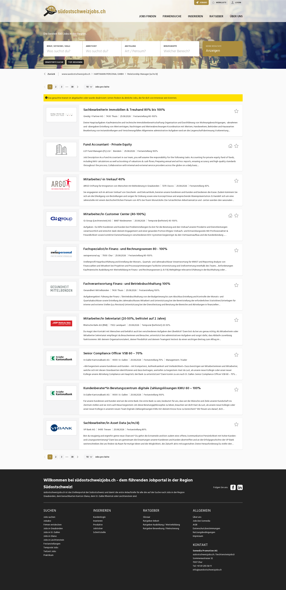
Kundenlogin (99, 517)
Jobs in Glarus (50, 536)
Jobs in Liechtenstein (54, 540)
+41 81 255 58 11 (204, 566)
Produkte (98, 525)
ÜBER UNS (236, 16)
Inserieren (98, 521)
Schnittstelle (99, 532)
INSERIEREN (195, 16)
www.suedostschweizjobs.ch (76, 74)
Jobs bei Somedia (201, 521)
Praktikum (48, 555)
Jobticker (98, 528)
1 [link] (49, 87)
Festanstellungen (52, 544)
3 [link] (61, 87)
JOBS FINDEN (147, 16)
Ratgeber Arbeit (151, 521)
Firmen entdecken (53, 525)
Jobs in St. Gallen (52, 532)
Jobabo (47, 521)
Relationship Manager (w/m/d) (142, 74)
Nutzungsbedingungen (204, 532)
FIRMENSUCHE (172, 16)
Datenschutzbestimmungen (206, 528)
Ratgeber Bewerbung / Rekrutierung (161, 528)
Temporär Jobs (51, 547)
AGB (195, 525)
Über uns (197, 517)
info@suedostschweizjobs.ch (207, 570)
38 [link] (72, 87)
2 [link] (55, 87)
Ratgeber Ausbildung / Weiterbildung (161, 525)
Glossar (146, 517)
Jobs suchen (49, 517)
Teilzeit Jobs (50, 551)
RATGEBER (216, 16)
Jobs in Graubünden (53, 528)
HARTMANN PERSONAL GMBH (109, 74)
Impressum (198, 536)
